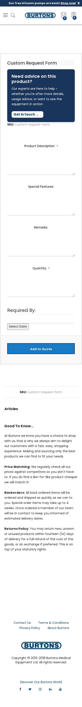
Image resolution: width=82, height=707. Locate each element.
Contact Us (22, 623)
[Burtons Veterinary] (40, 15)
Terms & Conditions (53, 623)
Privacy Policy (29, 628)
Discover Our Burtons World (41, 682)
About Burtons (58, 628)
